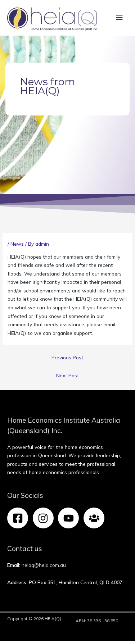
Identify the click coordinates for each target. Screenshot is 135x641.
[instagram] (45, 518)
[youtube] (70, 518)
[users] (96, 518)
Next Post (67, 375)
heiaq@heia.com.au (44, 565)
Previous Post (67, 357)
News (17, 244)
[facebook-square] (19, 518)
